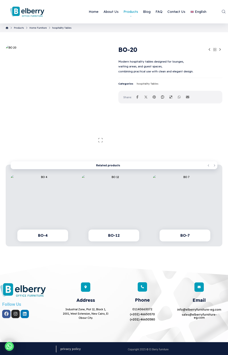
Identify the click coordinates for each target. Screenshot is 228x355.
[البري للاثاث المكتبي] (27, 12)
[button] (223, 11)
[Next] (214, 165)
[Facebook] (6, 314)
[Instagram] (15, 314)
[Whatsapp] (9, 346)
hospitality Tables (147, 83)
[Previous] (208, 165)
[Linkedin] (25, 314)
